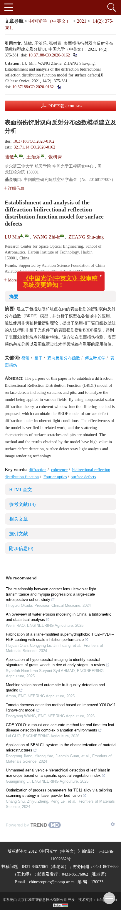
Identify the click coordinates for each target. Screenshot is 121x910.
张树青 (55, 156)
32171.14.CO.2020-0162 (34, 147)
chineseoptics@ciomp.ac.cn (52, 882)
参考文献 (22, 504)
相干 (38, 358)
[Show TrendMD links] (112, 824)
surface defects (83, 477)
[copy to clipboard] (58, 87)
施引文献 (18, 533)
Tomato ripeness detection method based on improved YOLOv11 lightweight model (61, 707)
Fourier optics (55, 477)
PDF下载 (65, 106)
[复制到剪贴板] (74, 55)
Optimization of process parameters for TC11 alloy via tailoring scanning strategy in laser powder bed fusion (59, 793)
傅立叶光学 (95, 358)
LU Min (12, 236)
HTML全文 (20, 489)
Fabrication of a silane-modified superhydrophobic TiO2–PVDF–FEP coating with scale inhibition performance (60, 637)
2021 (81, 21)
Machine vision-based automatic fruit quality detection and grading (55, 687)
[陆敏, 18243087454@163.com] (15, 155)
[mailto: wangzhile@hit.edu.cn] (62, 235)
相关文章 (18, 518)
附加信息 (21, 548)
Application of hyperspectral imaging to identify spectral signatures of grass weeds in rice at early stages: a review (55, 662)
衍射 (25, 358)
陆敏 (9, 156)
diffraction (37, 470)
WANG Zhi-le (46, 236)
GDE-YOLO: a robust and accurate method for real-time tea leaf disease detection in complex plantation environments (60, 727)
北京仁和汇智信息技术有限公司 (42, 900)
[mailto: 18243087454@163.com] (27, 235)
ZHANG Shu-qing (86, 236)
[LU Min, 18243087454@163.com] (21, 235)
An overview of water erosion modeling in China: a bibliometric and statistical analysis (58, 617)
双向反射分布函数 (63, 358)
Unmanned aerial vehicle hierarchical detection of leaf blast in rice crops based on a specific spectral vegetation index (58, 773)
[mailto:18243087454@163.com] (21, 155)
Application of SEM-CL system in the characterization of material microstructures (61, 747)
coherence (59, 470)
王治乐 (33, 156)
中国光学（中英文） (49, 21)
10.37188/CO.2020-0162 (49, 55)
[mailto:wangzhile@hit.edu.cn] (43, 155)
